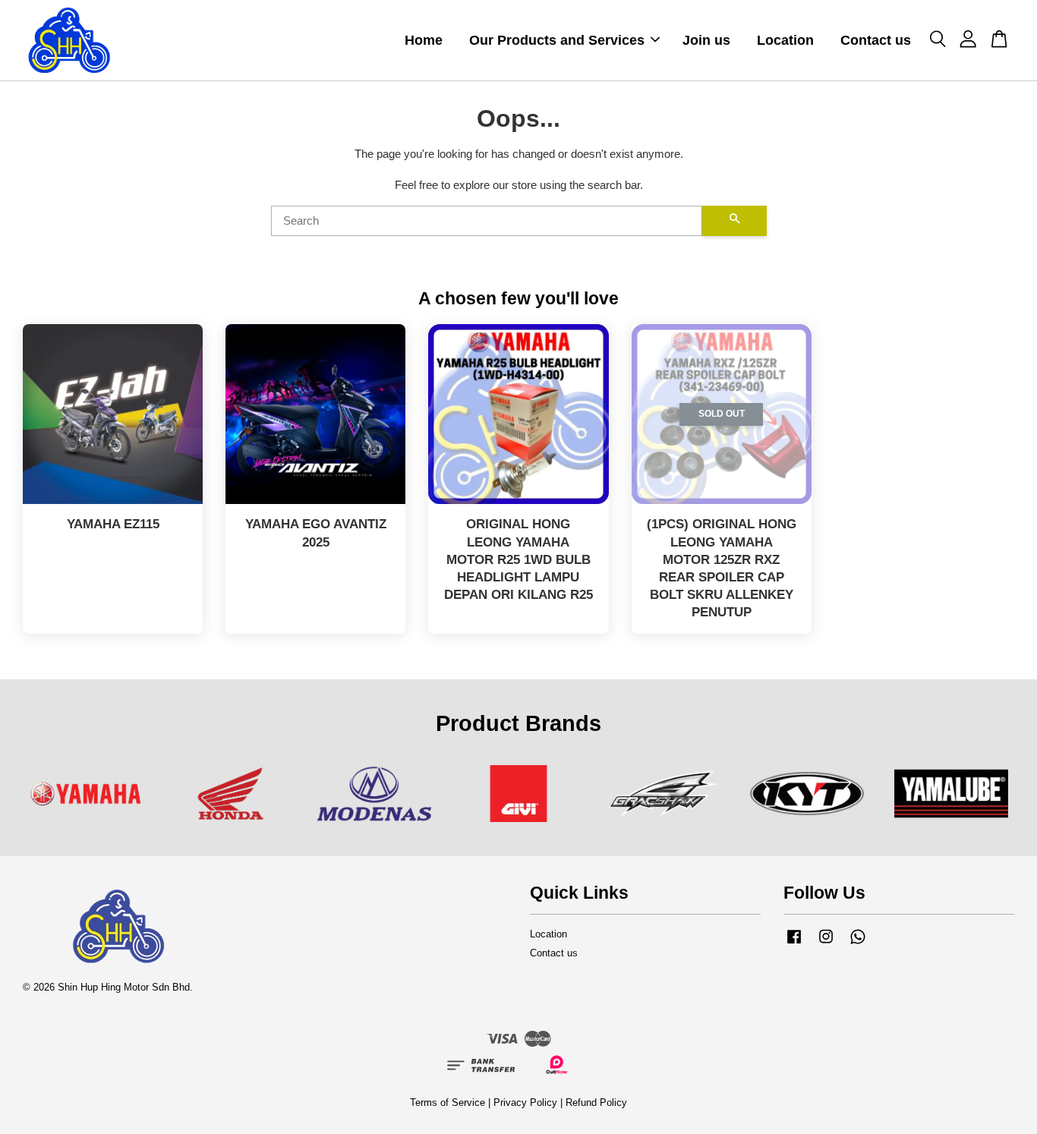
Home (424, 40)
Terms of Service (447, 1102)
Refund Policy (596, 1102)
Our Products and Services (557, 40)
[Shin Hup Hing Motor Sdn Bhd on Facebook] (794, 944)
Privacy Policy (525, 1102)
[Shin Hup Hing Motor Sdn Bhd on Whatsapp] (857, 944)
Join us (706, 40)
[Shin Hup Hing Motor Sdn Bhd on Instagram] (826, 944)
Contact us (875, 40)
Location (785, 40)
